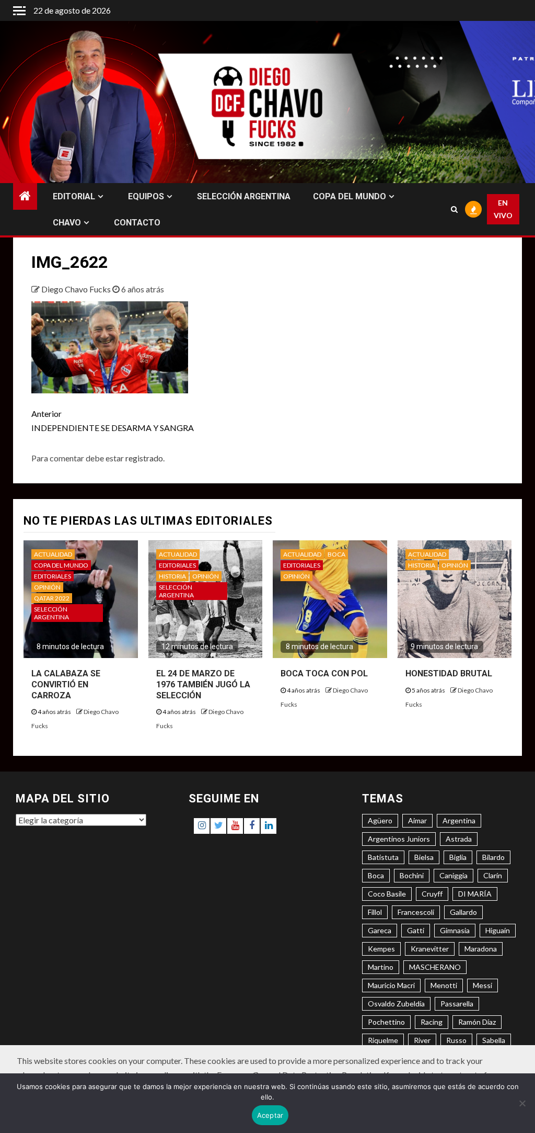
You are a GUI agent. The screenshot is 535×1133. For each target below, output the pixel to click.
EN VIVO (503, 209)
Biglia (458, 857)
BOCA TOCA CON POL (324, 673)
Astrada (459, 838)
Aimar (417, 820)
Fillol (375, 912)
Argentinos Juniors (399, 838)
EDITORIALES (52, 576)
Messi (482, 985)
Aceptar (270, 1115)
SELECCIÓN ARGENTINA (243, 196)
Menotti (444, 985)
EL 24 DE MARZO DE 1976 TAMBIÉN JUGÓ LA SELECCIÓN (203, 684)
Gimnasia (455, 930)
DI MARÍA (475, 893)
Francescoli (416, 912)
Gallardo (463, 912)
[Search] (454, 209)
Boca (376, 875)
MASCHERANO (435, 966)
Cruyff (432, 893)
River (422, 1040)
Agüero (380, 820)
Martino (380, 966)
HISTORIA (172, 576)
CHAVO (67, 223)
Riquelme (383, 1040)
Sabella (493, 1040)
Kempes (381, 948)
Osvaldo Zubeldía (396, 1003)
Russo (456, 1040)
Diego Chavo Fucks (76, 289)
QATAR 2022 (51, 598)
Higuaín (497, 930)
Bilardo (493, 857)
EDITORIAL (74, 196)
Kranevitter (430, 948)
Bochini (412, 875)
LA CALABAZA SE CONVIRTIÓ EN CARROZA (65, 684)
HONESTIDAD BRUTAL (448, 673)
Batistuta (383, 857)
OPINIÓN (47, 587)
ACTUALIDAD (53, 554)
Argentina (459, 820)
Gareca (379, 930)
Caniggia (453, 875)
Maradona (480, 948)
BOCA (336, 554)
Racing (432, 1021)
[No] (522, 1103)
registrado (144, 458)
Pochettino (386, 1021)
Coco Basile (387, 893)
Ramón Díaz (477, 1021)
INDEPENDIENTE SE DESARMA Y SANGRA (112, 421)
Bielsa (424, 857)
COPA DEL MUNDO (349, 196)
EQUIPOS (146, 196)
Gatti (415, 930)
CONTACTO (137, 223)
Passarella (456, 1003)
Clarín (492, 875)
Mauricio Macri (391, 985)
